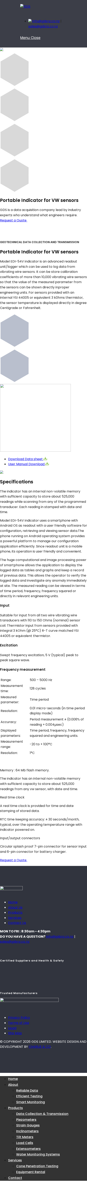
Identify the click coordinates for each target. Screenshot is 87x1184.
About (13, 1084)
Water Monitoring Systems (38, 1154)
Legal (12, 1028)
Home (13, 902)
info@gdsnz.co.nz (46, 21)
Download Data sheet (26, 459)
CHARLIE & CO (40, 1046)
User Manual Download (26, 464)
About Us (15, 907)
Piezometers (26, 1119)
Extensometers (28, 1148)
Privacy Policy (19, 1017)
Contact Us (17, 922)
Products (15, 912)
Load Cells (24, 1143)
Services (14, 917)
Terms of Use (18, 1023)
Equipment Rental (30, 1172)
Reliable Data (27, 1090)
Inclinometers (27, 1131)
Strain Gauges (28, 1125)
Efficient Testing (29, 1096)
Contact (15, 1178)
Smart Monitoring (30, 1102)
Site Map (15, 1033)
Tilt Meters (24, 1137)
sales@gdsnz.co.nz (43, 26)
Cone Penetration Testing (37, 1166)
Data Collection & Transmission (42, 1113)
